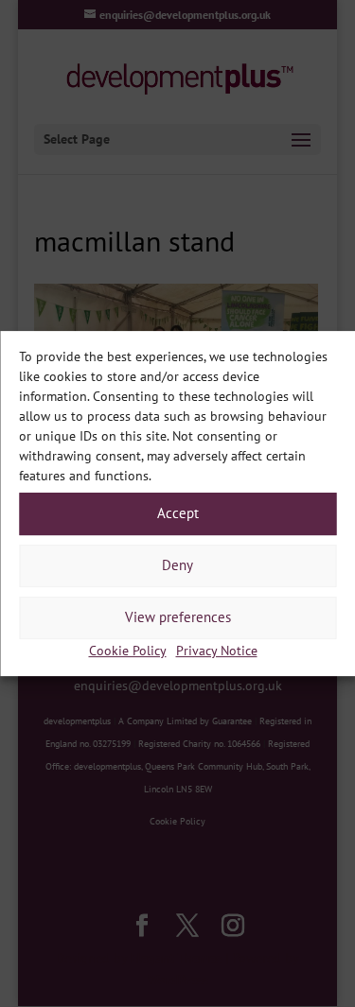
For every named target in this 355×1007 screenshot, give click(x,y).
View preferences (178, 617)
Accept (178, 513)
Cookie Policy (128, 650)
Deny (177, 565)
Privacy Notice (216, 650)
